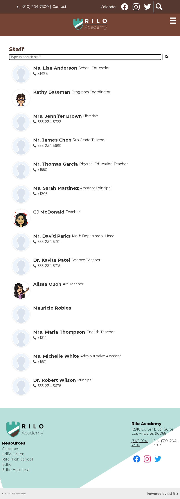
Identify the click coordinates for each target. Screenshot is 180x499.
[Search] (166, 57)
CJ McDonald (48, 212)
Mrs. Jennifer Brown (57, 116)
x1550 (42, 170)
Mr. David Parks (52, 236)
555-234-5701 (49, 242)
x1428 (43, 74)
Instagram (147, 459)
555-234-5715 (49, 266)
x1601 (42, 362)
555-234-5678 (49, 386)
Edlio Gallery (13, 454)
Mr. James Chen (52, 140)
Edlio (7, 464)
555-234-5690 (49, 146)
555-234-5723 (49, 122)
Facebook (136, 459)
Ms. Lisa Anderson (55, 68)
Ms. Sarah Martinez (56, 188)
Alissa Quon (47, 284)
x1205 (42, 194)
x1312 (42, 338)
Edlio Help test (15, 470)
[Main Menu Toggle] (173, 20)
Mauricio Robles (52, 308)
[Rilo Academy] (90, 24)
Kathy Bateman (51, 92)
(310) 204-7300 (35, 7)
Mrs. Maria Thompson (59, 332)
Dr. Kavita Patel (51, 260)
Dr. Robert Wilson (54, 380)
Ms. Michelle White (56, 356)
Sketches (10, 449)
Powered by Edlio (162, 493)
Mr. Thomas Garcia (55, 164)
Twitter (158, 459)
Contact (59, 7)
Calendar (109, 7)
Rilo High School (17, 459)
